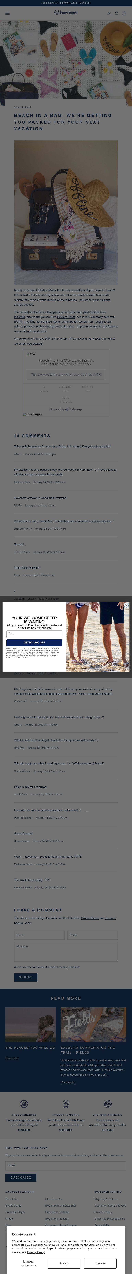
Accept (64, 1263)
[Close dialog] (126, 605)
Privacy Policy (36, 1252)
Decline (100, 1263)
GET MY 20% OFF (34, 643)
